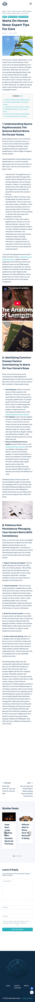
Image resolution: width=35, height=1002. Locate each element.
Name (5, 908)
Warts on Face (12, 17)
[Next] (29, 833)
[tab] (13, 856)
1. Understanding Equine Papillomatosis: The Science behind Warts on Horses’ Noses (16, 102)
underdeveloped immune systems (17, 414)
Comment (7, 881)
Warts (5, 17)
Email (5, 916)
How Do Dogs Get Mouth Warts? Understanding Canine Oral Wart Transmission (26, 789)
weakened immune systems (15, 447)
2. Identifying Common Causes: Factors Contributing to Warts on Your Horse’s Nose (16, 109)
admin (5, 33)
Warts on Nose (23, 17)
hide (20, 96)
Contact (17, 988)
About (26, 986)
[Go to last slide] (5, 833)
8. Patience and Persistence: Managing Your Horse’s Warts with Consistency (16, 115)
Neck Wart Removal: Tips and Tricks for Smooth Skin (8, 788)
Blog (8, 986)
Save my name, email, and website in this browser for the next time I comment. (16, 922)
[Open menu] (30, 3)
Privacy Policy (27, 998)
